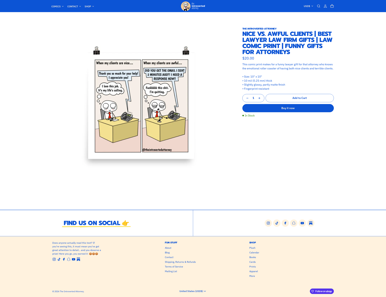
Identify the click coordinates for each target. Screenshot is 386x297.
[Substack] (78, 259)
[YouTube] (73, 259)
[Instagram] (54, 259)
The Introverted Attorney (72, 291)
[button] (318, 6)
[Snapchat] (69, 259)
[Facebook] (64, 259)
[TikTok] (59, 259)
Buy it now (288, 108)
